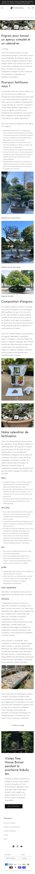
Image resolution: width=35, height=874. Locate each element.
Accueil (8, 17)
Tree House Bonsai (10, 870)
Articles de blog (13, 17)
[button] (2, 8)
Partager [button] (5, 49)
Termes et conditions (10, 823)
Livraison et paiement (10, 831)
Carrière (6, 835)
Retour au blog (18, 725)
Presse (5, 839)
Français (24, 858)
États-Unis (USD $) (10, 858)
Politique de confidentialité (12, 827)
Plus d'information (14, 806)
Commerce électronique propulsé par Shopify (22, 870)
